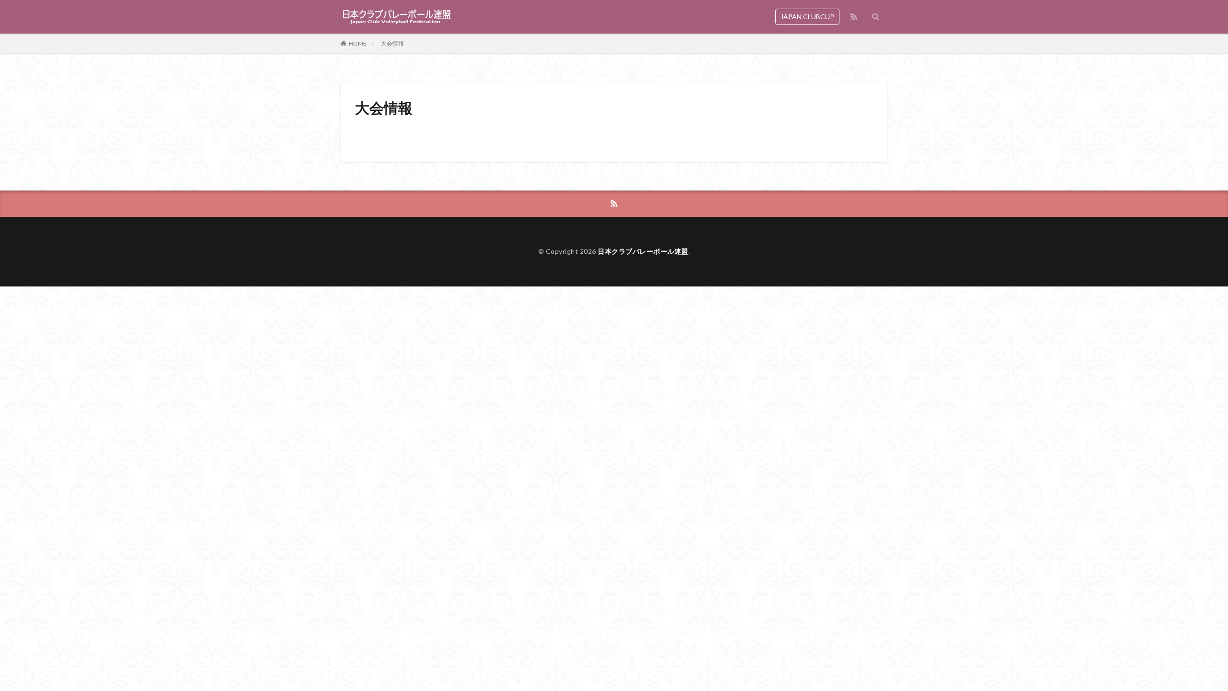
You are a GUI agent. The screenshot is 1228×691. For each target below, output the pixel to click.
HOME (357, 43)
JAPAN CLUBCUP (807, 16)
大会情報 (392, 43)
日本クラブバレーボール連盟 (643, 251)
